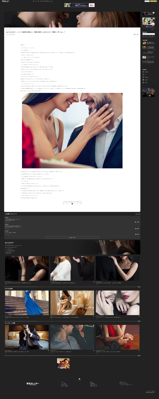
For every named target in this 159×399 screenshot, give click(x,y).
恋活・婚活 (43, 1)
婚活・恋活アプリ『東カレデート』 (124, 383)
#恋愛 (152, 35)
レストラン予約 (36, 1)
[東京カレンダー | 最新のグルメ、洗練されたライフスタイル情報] (17, 1)
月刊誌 (47, 1)
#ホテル (144, 35)
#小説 (150, 35)
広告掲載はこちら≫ (153, 29)
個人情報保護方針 (92, 383)
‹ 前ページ (67, 203)
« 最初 (63, 203)
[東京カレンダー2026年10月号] (63, 363)
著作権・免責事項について (93, 384)
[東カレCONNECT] (79, 5)
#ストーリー (147, 35)
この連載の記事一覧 (8, 252)
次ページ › (77, 203)
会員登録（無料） (153, 1)
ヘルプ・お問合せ (63, 383)
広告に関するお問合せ (64, 384)
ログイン (147, 1)
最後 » (81, 203)
